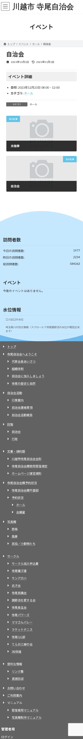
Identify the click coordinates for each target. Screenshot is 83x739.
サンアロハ (19, 578)
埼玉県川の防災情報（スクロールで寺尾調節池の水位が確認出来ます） (43, 329)
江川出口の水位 (14, 319)
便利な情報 (14, 664)
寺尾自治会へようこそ (22, 354)
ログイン (7, 737)
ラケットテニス (22, 629)
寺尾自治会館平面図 (25, 490)
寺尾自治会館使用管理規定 (29, 466)
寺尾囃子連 (19, 571)
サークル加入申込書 (25, 563)
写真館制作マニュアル (27, 717)
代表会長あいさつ (24, 361)
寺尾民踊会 (19, 593)
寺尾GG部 (18, 637)
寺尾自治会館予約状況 (22, 483)
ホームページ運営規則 (27, 473)
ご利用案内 (14, 695)
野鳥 (15, 529)
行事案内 (18, 400)
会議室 (20, 512)
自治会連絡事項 (22, 407)
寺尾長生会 (19, 607)
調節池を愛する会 (24, 600)
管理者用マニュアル (25, 710)
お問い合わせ (16, 688)
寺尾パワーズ (20, 615)
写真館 (11, 522)
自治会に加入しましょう (28, 376)
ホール (28, 93)
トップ (11, 347)
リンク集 (18, 671)
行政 (15, 439)
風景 (15, 536)
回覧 (10, 424)
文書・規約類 (16, 451)
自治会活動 (14, 393)
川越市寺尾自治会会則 (27, 459)
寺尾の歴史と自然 (24, 383)
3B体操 (16, 651)
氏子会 (16, 585)
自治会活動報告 (22, 415)
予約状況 (18, 497)
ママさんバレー (22, 622)
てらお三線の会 (22, 644)
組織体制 (18, 369)
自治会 (16, 432)
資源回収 (18, 679)
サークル (13, 556)
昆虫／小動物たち (24, 543)
